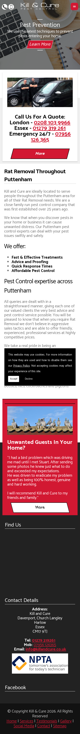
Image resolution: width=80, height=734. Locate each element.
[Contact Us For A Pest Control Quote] (40, 92)
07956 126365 (11, 6)
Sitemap (59, 726)
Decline (29, 379)
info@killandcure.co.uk (46, 649)
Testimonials (46, 721)
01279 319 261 (49, 128)
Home (12, 721)
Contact (43, 726)
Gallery (66, 721)
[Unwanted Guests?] (40, 420)
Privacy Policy (21, 365)
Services (26, 721)
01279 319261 (4, 6)
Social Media (24, 726)
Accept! (13, 379)
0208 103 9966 (52, 122)
